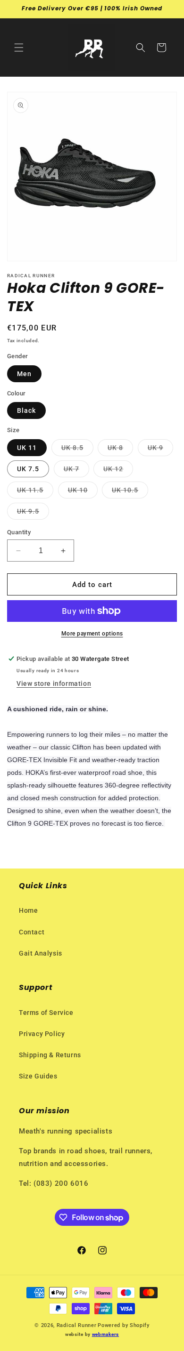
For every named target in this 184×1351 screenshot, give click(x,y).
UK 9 (160, 449)
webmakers (105, 1334)
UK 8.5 (77, 449)
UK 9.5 (33, 513)
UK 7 (76, 471)
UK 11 (27, 447)
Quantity (19, 532)
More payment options (92, 633)
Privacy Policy (42, 1033)
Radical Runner (77, 1325)
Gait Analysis (40, 953)
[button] (18, 47)
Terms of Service (46, 1012)
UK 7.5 (28, 469)
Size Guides (38, 1076)
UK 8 (120, 449)
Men (24, 374)
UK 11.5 (35, 492)
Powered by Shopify (124, 1325)
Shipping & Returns (50, 1055)
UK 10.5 (130, 492)
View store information (54, 683)
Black (26, 410)
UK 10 (83, 492)
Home (28, 910)
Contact (31, 932)
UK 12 (118, 471)
